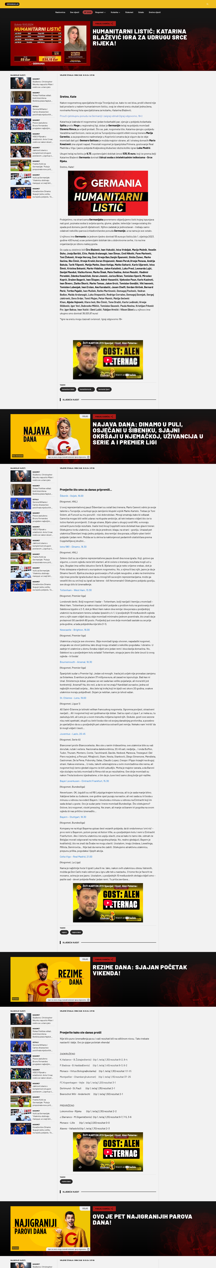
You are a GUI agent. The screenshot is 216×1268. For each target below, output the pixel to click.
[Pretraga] (207, 4)
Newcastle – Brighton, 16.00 (75, 629)
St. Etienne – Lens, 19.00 (73, 697)
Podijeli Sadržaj (102, 24)
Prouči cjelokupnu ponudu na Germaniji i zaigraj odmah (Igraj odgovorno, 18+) (101, 115)
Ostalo (35, 106)
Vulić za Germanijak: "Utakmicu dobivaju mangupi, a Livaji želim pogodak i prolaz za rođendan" (42, 180)
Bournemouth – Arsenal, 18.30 (76, 661)
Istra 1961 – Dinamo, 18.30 (73, 546)
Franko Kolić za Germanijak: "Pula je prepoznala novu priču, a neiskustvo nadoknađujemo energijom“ (42, 167)
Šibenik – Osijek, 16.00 (71, 495)
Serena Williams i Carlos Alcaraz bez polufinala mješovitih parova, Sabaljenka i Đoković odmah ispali (42, 112)
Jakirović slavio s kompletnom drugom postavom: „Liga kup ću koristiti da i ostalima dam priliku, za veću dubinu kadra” (43, 153)
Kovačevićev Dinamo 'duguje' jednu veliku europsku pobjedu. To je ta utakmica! (42, 194)
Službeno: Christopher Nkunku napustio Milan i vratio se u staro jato (43, 84)
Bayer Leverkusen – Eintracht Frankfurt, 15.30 (84, 780)
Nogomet (36, 79)
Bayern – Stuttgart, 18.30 (73, 816)
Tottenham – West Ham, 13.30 (76, 590)
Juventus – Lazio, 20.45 (72, 733)
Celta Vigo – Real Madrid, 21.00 (76, 856)
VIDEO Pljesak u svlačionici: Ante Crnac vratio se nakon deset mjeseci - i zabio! (43, 139)
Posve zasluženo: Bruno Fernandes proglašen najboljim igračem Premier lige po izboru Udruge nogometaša (42, 126)
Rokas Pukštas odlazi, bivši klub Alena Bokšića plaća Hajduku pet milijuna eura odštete (42, 98)
